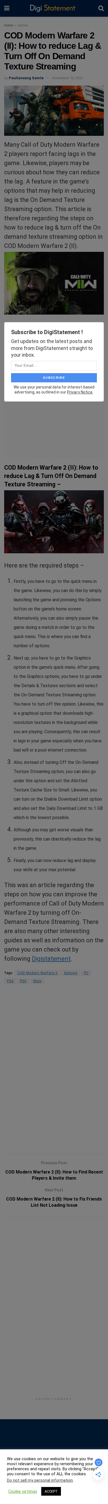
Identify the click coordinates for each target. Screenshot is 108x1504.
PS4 (10, 981)
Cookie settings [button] (22, 1491)
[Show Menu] (6, 8)
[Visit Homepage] (54, 8)
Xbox (37, 981)
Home (8, 25)
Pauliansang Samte (26, 78)
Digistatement (51, 958)
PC (86, 973)
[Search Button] (101, 8)
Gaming (71, 973)
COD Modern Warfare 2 (37, 973)
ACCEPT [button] (51, 1491)
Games (22, 25)
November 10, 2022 (67, 78)
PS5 (23, 981)
